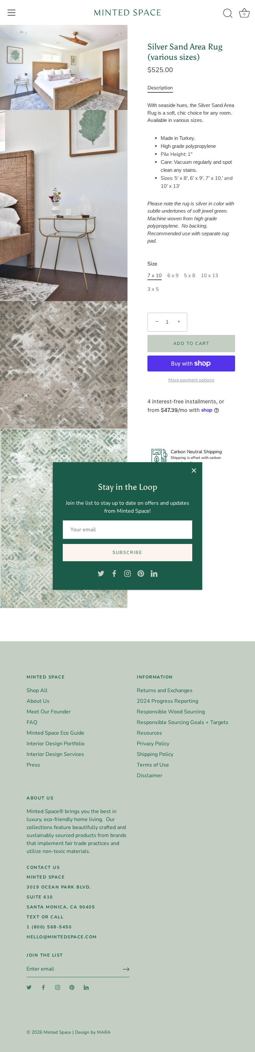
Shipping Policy (155, 754)
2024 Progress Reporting (167, 701)
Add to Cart (191, 344)
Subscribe (127, 553)
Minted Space (57, 1032)
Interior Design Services (55, 754)
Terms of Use (153, 765)
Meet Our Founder (49, 711)
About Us (38, 701)
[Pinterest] (140, 573)
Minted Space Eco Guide (55, 733)
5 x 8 (189, 275)
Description (160, 87)
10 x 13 (209, 275)
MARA (104, 1032)
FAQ (32, 722)
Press (33, 765)
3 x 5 (153, 289)
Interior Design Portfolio (56, 743)
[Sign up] (126, 969)
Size (152, 264)
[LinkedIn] (154, 573)
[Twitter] (101, 573)
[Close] (194, 470)
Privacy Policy (153, 743)
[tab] (163, 88)
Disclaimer (149, 775)
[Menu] (11, 12)
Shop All (37, 690)
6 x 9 (173, 275)
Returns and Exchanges (165, 690)
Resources (149, 733)
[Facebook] (114, 573)
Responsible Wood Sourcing (171, 711)
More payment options (191, 380)
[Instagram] (127, 573)
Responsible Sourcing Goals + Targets (182, 722)
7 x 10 (154, 275)
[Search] (227, 13)
